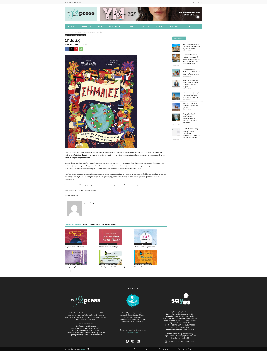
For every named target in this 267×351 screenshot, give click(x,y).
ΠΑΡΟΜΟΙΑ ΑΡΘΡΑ (73, 225)
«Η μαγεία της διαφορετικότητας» (145, 247)
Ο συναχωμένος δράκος (72, 267)
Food (70, 26)
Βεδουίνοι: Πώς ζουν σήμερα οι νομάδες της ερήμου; (190, 106)
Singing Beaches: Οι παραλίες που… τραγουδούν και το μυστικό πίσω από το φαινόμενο (190, 118)
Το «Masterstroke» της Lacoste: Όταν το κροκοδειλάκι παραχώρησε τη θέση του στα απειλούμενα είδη (191, 133)
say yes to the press (73, 44)
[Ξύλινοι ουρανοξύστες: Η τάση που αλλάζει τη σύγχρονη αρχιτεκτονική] (174, 97)
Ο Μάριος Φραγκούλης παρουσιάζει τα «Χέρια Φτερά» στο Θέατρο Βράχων (190, 83)
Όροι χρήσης (164, 349)
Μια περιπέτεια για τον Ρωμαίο (109, 247)
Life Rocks (173, 26)
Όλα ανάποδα (138, 267)
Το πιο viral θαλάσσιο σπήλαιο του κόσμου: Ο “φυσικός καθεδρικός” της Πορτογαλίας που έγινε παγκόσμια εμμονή (192, 59)
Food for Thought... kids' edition (85, 32)
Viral (158, 26)
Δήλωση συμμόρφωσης (186, 349)
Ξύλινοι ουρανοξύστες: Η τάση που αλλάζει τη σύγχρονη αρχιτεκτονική (191, 95)
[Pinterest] (76, 49)
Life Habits (85, 26)
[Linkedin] (201, 2)
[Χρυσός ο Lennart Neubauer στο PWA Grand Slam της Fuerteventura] (174, 73)
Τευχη (188, 26)
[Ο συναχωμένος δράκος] (81, 257)
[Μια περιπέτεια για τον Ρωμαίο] (115, 237)
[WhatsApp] (81, 49)
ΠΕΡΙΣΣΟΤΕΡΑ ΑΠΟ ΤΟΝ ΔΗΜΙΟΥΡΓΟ (99, 225)
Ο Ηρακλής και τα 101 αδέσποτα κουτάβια (112, 267)
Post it (144, 26)
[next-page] (69, 271)
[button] (193, 2)
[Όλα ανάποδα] (150, 257)
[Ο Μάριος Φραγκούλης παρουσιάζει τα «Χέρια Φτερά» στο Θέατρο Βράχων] (174, 84)
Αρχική (67, 32)
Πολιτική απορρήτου (141, 349)
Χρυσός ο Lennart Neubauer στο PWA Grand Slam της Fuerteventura (191, 72)
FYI (99, 26)
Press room (113, 26)
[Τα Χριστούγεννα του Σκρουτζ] (81, 237)
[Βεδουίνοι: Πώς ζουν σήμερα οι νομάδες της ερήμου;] (174, 107)
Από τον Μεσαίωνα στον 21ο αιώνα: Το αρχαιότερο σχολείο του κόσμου (191, 46)
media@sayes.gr (132, 332)
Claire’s (130, 26)
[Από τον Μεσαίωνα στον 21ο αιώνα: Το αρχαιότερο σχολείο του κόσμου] (174, 48)
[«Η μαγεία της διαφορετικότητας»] (150, 237)
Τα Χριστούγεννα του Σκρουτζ (74, 247)
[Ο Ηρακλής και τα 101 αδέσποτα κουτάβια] (115, 257)
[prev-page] (66, 271)
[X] (71, 49)
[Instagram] (198, 2)
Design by (84, 349)
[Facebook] (196, 2)
